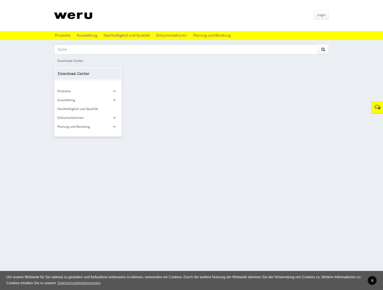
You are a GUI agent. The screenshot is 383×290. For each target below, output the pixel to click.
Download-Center (70, 61)
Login (321, 15)
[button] (79, 283)
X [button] (372, 280)
